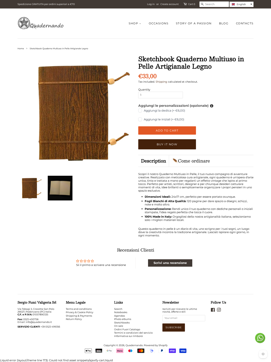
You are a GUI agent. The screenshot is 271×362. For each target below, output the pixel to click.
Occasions (158, 23)
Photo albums (122, 319)
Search (118, 309)
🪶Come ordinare (191, 161)
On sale (118, 326)
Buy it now (167, 144)
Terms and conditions (79, 309)
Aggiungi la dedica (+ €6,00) (164, 110)
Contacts (244, 23)
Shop (134, 23)
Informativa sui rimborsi (128, 336)
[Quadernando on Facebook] (213, 310)
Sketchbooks (122, 322)
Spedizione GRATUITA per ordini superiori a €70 (46, 4)
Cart (191, 4)
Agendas (119, 315)
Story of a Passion (194, 23)
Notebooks (120, 312)
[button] (241, 4)
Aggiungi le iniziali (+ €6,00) (164, 119)
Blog (223, 23)
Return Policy (74, 319)
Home (21, 48)
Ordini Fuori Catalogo (127, 329)
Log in (151, 4)
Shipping (161, 81)
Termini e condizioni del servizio (133, 332)
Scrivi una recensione (170, 263)
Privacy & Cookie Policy (79, 312)
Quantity (144, 89)
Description (153, 161)
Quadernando (134, 345)
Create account (169, 4)
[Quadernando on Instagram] (219, 310)
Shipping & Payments (79, 315)
